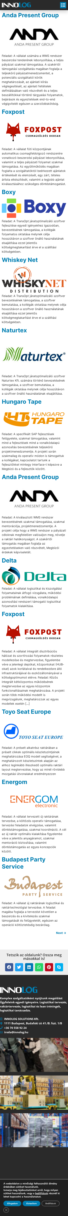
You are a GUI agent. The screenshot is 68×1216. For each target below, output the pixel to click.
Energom (14, 781)
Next (61, 933)
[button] (9, 967)
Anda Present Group (30, 15)
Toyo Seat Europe (26, 711)
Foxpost (13, 111)
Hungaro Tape (22, 401)
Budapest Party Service (24, 863)
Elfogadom (12, 1203)
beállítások (41, 1193)
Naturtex (14, 330)
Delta (9, 560)
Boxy (9, 191)
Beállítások (50, 1203)
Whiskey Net (20, 259)
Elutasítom (31, 1203)
